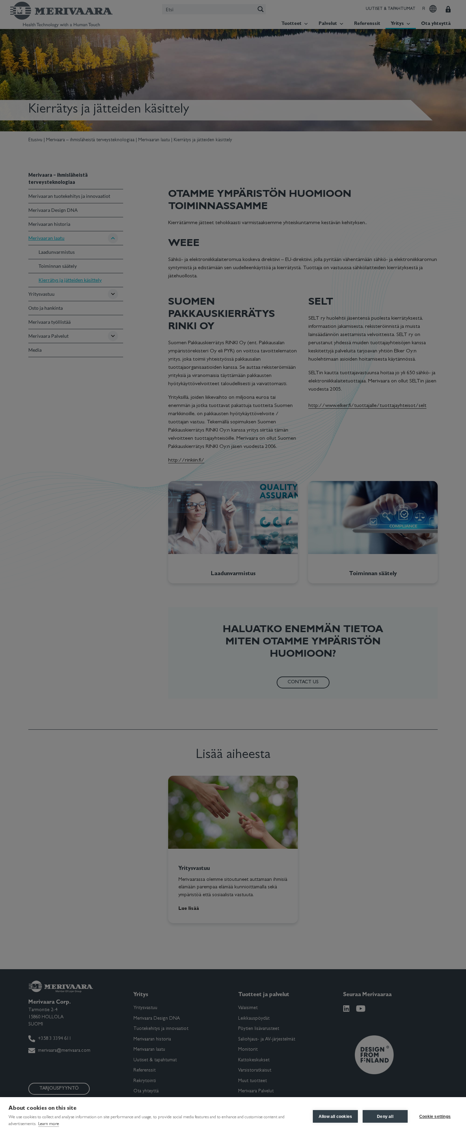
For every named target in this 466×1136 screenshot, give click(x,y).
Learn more (48, 1124)
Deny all (385, 1116)
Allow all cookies (335, 1116)
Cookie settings (435, 1116)
